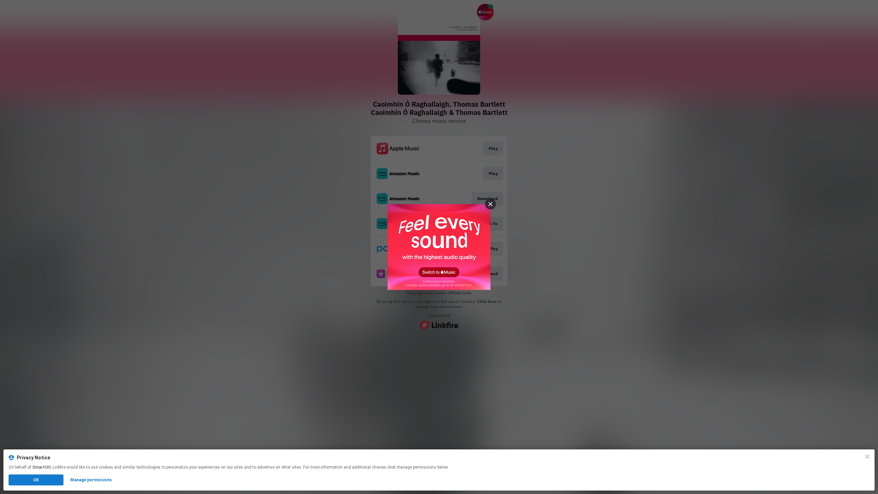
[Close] (867, 456)
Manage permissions (91, 480)
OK (36, 480)
